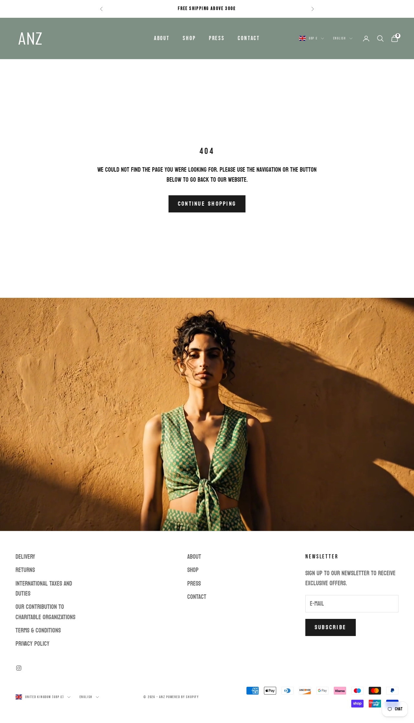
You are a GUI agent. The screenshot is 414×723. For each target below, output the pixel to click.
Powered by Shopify (182, 697)
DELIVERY (25, 556)
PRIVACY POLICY (32, 643)
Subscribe (330, 627)
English (339, 38)
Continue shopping (207, 204)
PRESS (217, 38)
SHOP (189, 38)
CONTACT (249, 38)
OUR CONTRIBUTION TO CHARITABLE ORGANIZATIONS (45, 611)
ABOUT (162, 38)
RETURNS (25, 570)
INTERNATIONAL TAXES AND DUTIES (44, 588)
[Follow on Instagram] (19, 668)
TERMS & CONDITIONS (38, 630)
